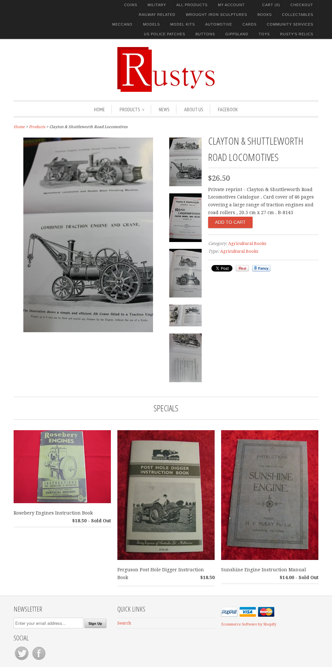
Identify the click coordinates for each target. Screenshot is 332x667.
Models (151, 24)
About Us (193, 109)
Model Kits (182, 24)
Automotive (218, 24)
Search (124, 623)
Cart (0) (271, 5)
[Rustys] (166, 70)
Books (264, 15)
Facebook (228, 109)
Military (157, 5)
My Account (231, 5)
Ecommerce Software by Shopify (248, 624)
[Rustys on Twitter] (22, 660)
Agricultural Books (247, 243)
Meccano (122, 24)
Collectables (297, 15)
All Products (192, 5)
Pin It (242, 268)
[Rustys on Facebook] (39, 660)
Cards (249, 24)
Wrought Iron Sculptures (216, 15)
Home (99, 109)
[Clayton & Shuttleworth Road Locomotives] (88, 330)
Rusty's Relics (296, 34)
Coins (130, 5)
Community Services (290, 24)
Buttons (205, 34)
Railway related (157, 15)
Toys (264, 34)
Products (132, 109)
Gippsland (236, 34)
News (164, 109)
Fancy (261, 268)
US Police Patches (164, 34)
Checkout (301, 5)
